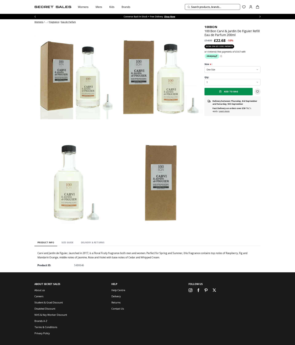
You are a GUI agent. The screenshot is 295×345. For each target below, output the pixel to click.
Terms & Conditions (45, 327)
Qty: (207, 77)
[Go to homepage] (52, 7)
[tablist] (70, 243)
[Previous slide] (35, 16)
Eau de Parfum (68, 21)
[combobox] (212, 7)
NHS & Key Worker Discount (50, 315)
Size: (208, 64)
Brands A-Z (40, 321)
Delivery (116, 296)
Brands (126, 7)
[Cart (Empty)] (257, 7)
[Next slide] (260, 16)
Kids (111, 7)
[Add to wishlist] (257, 92)
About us (39, 290)
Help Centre (118, 290)
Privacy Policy (42, 333)
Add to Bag (231, 91)
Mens (99, 7)
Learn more (224, 111)
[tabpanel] (147, 259)
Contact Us (117, 308)
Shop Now (169, 16)
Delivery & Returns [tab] (92, 242)
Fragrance (54, 21)
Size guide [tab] (67, 242)
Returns (116, 302)
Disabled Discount (44, 308)
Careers (38, 296)
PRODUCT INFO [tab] (45, 242)
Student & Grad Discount (48, 302)
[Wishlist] (244, 7)
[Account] (251, 7)
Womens (83, 7)
